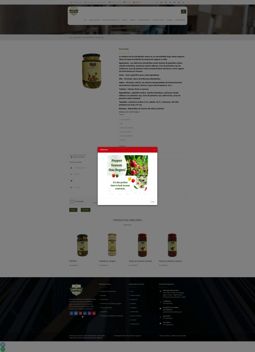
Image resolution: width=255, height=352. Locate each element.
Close (152, 202)
